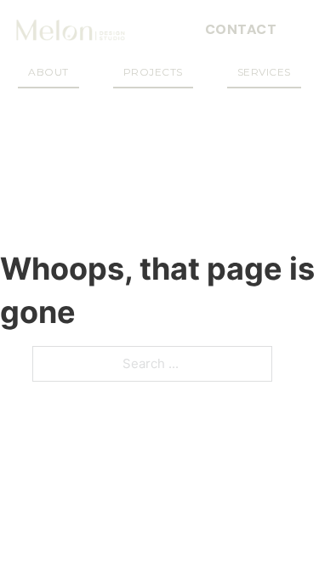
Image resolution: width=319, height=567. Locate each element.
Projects (153, 71)
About (48, 71)
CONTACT (241, 29)
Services (264, 71)
